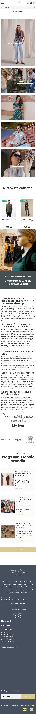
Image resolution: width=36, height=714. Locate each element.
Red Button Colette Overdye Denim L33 (9, 220)
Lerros (14, 383)
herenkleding (11, 369)
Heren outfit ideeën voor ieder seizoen (23, 499)
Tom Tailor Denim (23, 383)
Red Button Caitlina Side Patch (27, 220)
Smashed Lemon (23, 379)
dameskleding (5, 360)
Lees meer (18, 486)
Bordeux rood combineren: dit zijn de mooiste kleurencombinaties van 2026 (24, 473)
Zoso (31, 379)
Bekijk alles (18, 549)
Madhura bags (30, 388)
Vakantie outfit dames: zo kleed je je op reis (24, 525)
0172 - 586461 (20, 603)
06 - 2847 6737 (21, 606)
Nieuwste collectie (17, 188)
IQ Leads (31, 705)
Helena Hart (14, 379)
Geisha (8, 379)
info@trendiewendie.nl (19, 609)
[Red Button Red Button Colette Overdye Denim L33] (9, 208)
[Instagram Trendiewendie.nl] (20, 615)
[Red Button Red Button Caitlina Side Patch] (27, 208)
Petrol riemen (20, 388)
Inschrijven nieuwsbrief (10, 691)
